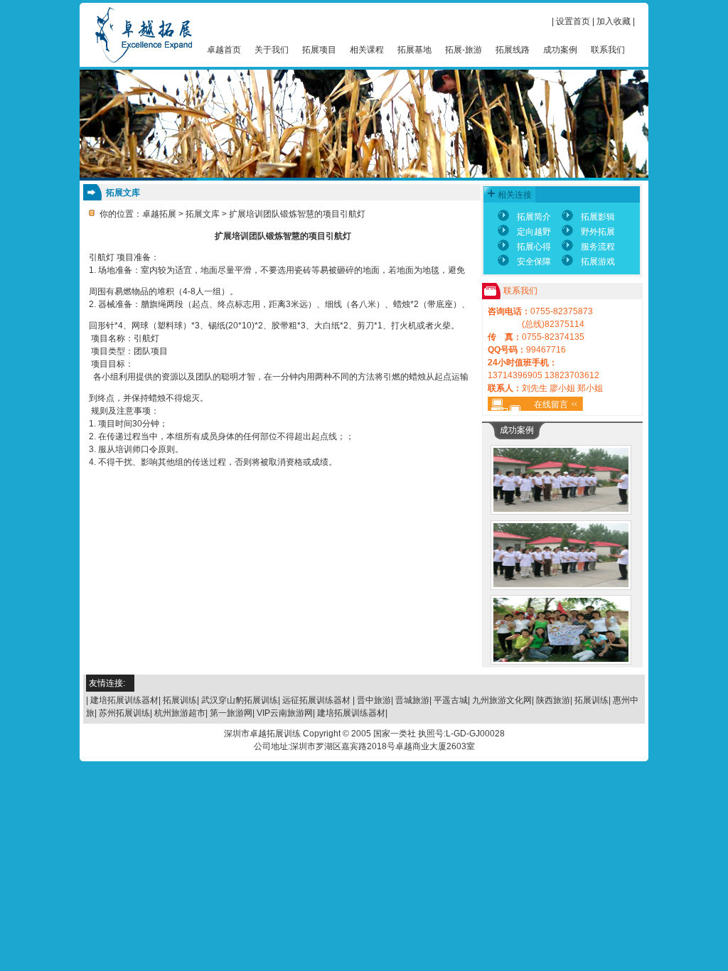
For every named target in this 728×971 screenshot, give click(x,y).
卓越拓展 (159, 214)
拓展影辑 (598, 217)
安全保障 (534, 262)
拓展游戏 (598, 262)
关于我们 (272, 50)
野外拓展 (598, 232)
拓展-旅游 (463, 50)
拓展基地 (414, 50)
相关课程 (367, 50)
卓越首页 (224, 50)
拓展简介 (534, 217)
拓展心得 (534, 247)
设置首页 (573, 21)
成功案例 (560, 50)
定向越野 (534, 232)
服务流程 (598, 247)
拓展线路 (513, 50)
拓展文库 (203, 214)
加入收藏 (613, 21)
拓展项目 (319, 50)
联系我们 (608, 50)
